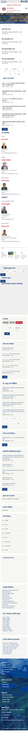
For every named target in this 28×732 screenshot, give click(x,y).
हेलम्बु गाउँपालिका (6, 625)
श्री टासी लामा (4, 139)
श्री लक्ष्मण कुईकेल (5, 204)
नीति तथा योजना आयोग (7, 651)
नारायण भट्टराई (5, 180)
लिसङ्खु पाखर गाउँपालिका (7, 630)
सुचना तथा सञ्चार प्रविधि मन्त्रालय (8, 606)
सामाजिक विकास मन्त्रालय (8, 649)
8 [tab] (19, 25)
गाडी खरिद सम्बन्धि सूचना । (8, 477)
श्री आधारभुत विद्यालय (8, 59)
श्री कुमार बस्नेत (5, 226)
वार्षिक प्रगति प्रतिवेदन (7, 695)
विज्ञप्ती (3, 674)
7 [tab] (17, 25)
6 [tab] (15, 25)
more (5, 129)
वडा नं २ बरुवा (4, 524)
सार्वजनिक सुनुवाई (6, 699)
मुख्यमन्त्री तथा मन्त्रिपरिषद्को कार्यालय (10, 643)
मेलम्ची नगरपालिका (6, 617)
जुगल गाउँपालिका (6, 621)
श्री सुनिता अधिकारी (6, 160)
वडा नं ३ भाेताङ (5, 529)
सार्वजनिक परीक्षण (6, 701)
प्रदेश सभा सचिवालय (7, 653)
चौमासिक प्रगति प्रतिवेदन (8, 697)
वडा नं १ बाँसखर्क (5, 520)
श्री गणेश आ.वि (6, 29)
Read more (5, 33)
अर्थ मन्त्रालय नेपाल (5, 599)
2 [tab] (8, 25)
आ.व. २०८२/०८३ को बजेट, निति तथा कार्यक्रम (11, 371)
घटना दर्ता (4, 682)
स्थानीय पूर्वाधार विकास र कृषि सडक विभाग (9, 603)
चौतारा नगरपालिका (6, 622)
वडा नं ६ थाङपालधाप (6, 541)
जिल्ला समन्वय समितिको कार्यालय (8, 593)
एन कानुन (5, 322)
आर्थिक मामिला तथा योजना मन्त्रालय (10, 648)
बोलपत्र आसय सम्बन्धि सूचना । (8, 348)
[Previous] (1, 22)
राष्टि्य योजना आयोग (5, 596)
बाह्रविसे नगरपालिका (6, 618)
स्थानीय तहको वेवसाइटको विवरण (8, 607)
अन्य (3, 274)
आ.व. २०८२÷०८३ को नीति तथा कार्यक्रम (10, 365)
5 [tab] (13, 25)
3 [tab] (10, 25)
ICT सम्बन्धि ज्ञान (5, 604)
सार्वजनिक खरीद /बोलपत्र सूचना (9, 667)
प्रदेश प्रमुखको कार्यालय (7, 652)
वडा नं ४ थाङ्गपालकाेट (6, 533)
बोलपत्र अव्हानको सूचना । (7, 464)
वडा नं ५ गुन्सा (4, 537)
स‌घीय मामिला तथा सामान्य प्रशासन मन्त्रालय (10, 590)
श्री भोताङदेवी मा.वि (7, 39)
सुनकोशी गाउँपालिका (6, 626)
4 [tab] (12, 25)
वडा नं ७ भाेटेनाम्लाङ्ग (6, 546)
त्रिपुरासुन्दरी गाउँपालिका (7, 629)
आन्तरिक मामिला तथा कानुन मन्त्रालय (10, 647)
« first (6, 69)
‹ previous (14, 69)
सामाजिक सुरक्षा (5, 684)
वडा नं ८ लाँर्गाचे (5, 550)
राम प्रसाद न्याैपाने (4, 717)
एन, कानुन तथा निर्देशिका (7, 669)
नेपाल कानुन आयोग (5, 595)
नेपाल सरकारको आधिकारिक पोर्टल (8, 601)
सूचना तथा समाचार (6, 665)
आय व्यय (12, 322)
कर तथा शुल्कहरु (6, 671)
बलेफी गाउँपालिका (6, 624)
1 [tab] (7, 25)
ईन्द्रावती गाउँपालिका (6, 620)
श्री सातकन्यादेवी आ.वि (8, 49)
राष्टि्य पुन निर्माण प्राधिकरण (7, 598)
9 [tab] (20, 25)
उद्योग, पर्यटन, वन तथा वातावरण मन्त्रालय (11, 644)
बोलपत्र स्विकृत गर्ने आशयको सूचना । (9, 483)
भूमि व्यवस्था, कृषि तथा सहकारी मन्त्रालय (11, 645)
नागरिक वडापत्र (5, 687)
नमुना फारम (19, 323)
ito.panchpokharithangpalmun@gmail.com (14, 720)
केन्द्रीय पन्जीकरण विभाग (6, 592)
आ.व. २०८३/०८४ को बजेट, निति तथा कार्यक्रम (11, 353)
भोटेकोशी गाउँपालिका (6, 628)
